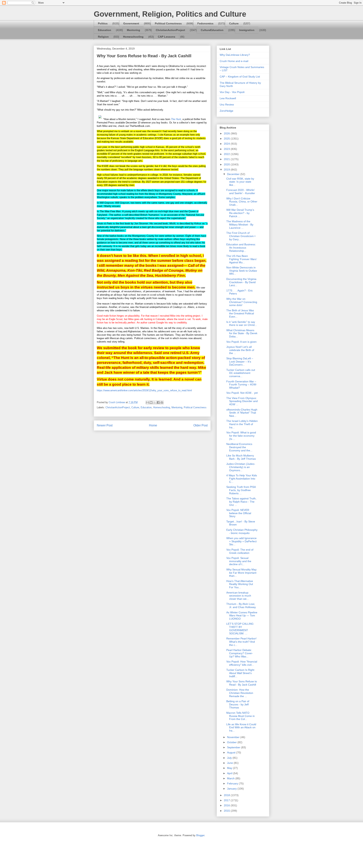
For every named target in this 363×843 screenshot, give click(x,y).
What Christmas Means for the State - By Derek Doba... (241, 333)
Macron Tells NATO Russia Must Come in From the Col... (240, 716)
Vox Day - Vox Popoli (232, 92)
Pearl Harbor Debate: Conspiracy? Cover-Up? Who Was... (239, 653)
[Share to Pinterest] (162, 402)
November (233, 737)
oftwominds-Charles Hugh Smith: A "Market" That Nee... (241, 413)
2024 (227, 143)
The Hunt (176, 119)
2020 (227, 164)
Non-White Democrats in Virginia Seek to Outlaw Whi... (241, 270)
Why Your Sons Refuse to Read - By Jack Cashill (241, 683)
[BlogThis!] (151, 402)
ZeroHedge (226, 110)
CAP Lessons (166, 36)
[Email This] (147, 402)
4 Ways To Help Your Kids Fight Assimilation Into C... (241, 478)
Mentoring (133, 30)
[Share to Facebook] (158, 402)
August (231, 752)
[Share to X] (155, 402)
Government (131, 23)
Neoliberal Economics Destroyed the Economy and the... (239, 447)
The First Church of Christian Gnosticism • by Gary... (240, 236)
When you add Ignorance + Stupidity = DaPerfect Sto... (241, 541)
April (230, 773)
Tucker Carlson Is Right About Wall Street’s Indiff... (240, 673)
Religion (103, 36)
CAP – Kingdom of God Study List (240, 76)
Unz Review (227, 104)
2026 (227, 133)
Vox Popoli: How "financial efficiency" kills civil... (241, 663)
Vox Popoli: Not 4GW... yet (242, 392)
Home (153, 425)
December (233, 174)
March (231, 778)
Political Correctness (168, 23)
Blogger (200, 835)
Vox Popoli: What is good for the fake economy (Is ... (241, 435)
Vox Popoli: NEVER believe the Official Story (238, 513)
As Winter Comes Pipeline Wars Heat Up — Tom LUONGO (241, 615)
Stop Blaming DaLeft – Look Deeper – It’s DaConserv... (239, 361)
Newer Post (104, 425)
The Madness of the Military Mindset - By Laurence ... (239, 224)
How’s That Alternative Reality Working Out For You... (239, 584)
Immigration (246, 30)
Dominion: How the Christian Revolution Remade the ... (239, 693)
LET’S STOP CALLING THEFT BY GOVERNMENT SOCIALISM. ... (240, 628)
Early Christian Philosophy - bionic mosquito (242, 531)
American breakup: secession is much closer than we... (238, 595)
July (230, 757)
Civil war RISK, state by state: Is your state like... (240, 182)
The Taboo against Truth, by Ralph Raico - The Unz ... (241, 501)
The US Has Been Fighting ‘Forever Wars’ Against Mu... (241, 259)
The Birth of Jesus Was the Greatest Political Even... (240, 313)
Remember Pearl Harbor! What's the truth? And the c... (241, 641)
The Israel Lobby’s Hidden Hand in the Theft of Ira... (242, 424)
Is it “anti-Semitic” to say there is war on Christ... (241, 323)
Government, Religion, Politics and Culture (170, 14)
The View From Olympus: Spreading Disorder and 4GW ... (242, 401)
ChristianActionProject (170, 30)
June (230, 762)
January (232, 788)
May (230, 767)
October (232, 742)
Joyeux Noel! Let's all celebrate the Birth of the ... (240, 350)
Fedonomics (205, 23)
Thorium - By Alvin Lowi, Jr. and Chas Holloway (241, 605)
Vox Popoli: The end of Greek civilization (239, 551)
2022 (227, 154)
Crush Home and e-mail (234, 61)
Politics (103, 23)
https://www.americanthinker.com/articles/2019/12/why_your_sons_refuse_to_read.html (144, 390)
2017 (227, 800)
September (234, 747)
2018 (227, 795)
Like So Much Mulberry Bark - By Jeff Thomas (241, 457)
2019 (227, 169)
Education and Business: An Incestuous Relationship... (241, 247)
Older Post (200, 425)
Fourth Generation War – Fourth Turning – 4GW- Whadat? (241, 384)
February (233, 783)
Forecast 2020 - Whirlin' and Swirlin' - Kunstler (240, 191)
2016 (227, 805)
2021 (227, 159)
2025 (227, 138)
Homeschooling (133, 36)
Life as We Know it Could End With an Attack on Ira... (241, 727)
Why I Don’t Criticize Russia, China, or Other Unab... (241, 201)
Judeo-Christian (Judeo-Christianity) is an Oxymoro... (240, 467)
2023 (227, 148)
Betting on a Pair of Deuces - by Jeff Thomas (237, 704)
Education (104, 30)
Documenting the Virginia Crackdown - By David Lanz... (241, 282)
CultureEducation (212, 30)
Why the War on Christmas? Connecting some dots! (241, 302)
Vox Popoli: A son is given (241, 341)
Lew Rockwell (228, 98)
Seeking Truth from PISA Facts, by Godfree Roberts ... (241, 490)
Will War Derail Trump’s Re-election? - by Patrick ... (240, 213)
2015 (227, 810)
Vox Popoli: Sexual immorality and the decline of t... (238, 561)
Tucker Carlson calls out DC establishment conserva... (240, 373)
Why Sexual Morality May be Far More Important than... (241, 572)
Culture (234, 23)
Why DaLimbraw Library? (235, 54)
